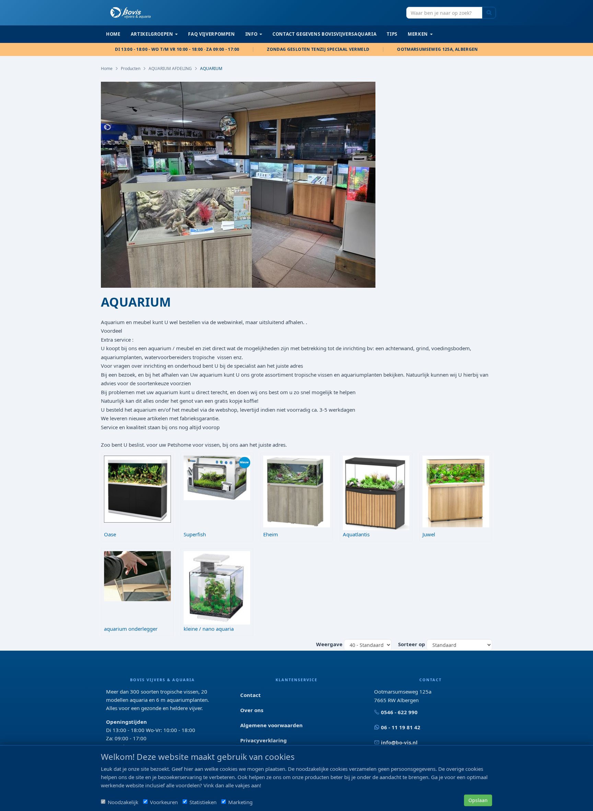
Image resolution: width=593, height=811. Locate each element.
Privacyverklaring (263, 740)
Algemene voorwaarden (271, 725)
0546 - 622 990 (399, 712)
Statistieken (203, 802)
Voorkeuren (164, 802)
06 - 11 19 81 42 (400, 727)
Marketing (240, 802)
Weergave (329, 644)
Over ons (251, 710)
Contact (250, 695)
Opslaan (478, 800)
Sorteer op (411, 644)
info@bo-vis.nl (399, 742)
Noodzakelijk (123, 802)
